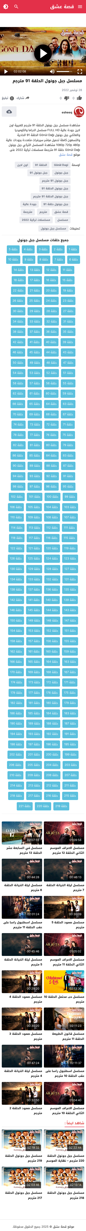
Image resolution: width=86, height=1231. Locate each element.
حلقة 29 (35, 311)
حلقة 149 (34, 620)
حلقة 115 (69, 538)
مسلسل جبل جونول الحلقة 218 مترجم (65, 1195)
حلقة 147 (70, 620)
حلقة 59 (68, 393)
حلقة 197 (34, 744)
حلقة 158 (16, 641)
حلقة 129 (34, 569)
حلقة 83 (68, 455)
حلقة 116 (52, 538)
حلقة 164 (52, 661)
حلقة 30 (18, 311)
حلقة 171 (69, 682)
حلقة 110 (16, 517)
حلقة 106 (16, 507)
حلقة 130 (16, 569)
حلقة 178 (16, 692)
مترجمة (27, 212)
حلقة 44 (51, 352)
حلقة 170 (16, 672)
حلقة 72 (51, 424)
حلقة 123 (70, 558)
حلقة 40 (51, 342)
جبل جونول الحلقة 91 (55, 188)
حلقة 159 (70, 651)
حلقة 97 (35, 486)
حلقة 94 (18, 476)
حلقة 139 (70, 600)
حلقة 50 (18, 362)
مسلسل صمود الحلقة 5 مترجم (68, 925)
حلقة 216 (52, 795)
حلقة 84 (51, 455)
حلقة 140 (52, 600)
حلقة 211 (70, 785)
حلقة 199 (71, 754)
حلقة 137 (34, 589)
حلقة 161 (34, 651)
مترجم (43, 212)
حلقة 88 (51, 465)
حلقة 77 (35, 435)
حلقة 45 (34, 352)
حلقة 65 (34, 404)
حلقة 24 (51, 300)
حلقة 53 (35, 373)
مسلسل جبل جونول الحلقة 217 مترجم (23, 1195)
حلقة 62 (18, 393)
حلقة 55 (68, 383)
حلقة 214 (16, 785)
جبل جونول (61, 172)
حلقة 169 (34, 672)
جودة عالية (29, 204)
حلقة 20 (51, 290)
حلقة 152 (52, 630)
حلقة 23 (68, 300)
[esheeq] (79, 116)
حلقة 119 (70, 548)
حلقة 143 (70, 610)
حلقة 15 (67, 280)
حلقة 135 (70, 589)
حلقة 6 (73, 259)
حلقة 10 (13, 259)
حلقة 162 (16, 651)
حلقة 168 (52, 672)
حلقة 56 (51, 383)
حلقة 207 (71, 775)
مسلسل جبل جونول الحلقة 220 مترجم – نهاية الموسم (65, 1158)
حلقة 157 (34, 641)
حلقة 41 (35, 342)
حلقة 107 (70, 517)
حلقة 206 (15, 765)
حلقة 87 (68, 465)
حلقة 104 (52, 507)
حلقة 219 (61, 806)
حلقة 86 (18, 455)
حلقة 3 (43, 249)
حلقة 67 (68, 414)
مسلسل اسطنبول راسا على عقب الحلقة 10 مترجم (64, 1073)
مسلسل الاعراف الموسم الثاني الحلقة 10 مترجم (67, 1110)
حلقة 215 (70, 795)
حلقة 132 (52, 579)
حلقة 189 (34, 723)
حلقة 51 (68, 373)
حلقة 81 (35, 445)
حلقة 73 (35, 424)
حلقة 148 (52, 620)
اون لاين (22, 165)
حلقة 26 (18, 300)
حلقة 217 (34, 795)
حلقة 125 (34, 558)
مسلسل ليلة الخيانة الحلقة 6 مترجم (23, 887)
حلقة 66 (18, 404)
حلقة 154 (16, 630)
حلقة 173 (34, 682)
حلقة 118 (16, 538)
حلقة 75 (68, 435)
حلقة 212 (52, 785)
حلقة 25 (34, 300)
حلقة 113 (34, 527)
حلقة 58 (18, 383)
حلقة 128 (52, 569)
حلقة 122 (16, 548)
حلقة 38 (18, 331)
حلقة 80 (51, 445)
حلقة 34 (18, 321)
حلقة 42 (18, 342)
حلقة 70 (18, 414)
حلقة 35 (68, 331)
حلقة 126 (16, 558)
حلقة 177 (34, 692)
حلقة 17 (35, 280)
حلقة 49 (35, 362)
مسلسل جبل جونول (53, 228)
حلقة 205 (34, 765)
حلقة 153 (34, 630)
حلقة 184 (52, 713)
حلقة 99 (70, 496)
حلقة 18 (19, 280)
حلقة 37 (35, 331)
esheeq (67, 112)
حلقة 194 (16, 734)
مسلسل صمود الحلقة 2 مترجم (25, 1110)
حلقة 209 (34, 775)
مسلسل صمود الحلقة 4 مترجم (25, 999)
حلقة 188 (52, 723)
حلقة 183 (70, 713)
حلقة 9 (28, 259)
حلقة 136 (52, 589)
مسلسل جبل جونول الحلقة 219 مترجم (23, 1158)
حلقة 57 (35, 383)
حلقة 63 (68, 404)
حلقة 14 (19, 270)
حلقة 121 (34, 548)
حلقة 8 (43, 259)
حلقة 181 (34, 703)
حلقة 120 (52, 548)
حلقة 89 (35, 465)
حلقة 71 (68, 424)
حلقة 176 (52, 692)
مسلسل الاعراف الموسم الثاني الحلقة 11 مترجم (67, 962)
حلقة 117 (34, 538)
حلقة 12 (51, 270)
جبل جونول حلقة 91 (55, 204)
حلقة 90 (18, 465)
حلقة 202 (15, 754)
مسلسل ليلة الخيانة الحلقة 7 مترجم (65, 887)
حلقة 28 (51, 311)
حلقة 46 (18, 352)
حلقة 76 (51, 435)
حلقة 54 (18, 373)
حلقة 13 (35, 270)
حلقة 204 (52, 765)
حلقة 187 (70, 723)
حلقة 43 (68, 352)
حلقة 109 (34, 517)
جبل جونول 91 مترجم (55, 180)
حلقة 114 (16, 527)
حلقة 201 (34, 754)
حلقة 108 (52, 517)
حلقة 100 (52, 496)
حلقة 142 (16, 600)
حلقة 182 (16, 703)
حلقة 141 (34, 600)
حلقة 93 (35, 476)
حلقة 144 (52, 610)
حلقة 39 (68, 342)
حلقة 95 (68, 486)
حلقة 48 (51, 362)
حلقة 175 (70, 692)
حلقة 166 (16, 661)
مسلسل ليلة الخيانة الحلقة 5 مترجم (23, 962)
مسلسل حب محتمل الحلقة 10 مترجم (64, 999)
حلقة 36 (51, 331)
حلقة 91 (68, 476)
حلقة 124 (52, 558)
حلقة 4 (28, 249)
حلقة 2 (58, 249)
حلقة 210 (15, 775)
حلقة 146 (16, 610)
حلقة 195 (70, 744)
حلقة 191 (70, 734)
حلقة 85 (34, 455)
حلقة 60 (51, 393)
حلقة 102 (17, 496)
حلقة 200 (52, 754)
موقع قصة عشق (63, 1226)
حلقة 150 (16, 620)
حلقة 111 (69, 527)
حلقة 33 (35, 321)
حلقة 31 (68, 321)
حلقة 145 (34, 610)
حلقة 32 (51, 321)
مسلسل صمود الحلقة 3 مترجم (25, 1036)
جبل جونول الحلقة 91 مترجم (50, 196)
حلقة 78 (18, 435)
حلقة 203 (71, 765)
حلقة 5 (13, 249)
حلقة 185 (34, 713)
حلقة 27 (68, 311)
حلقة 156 (52, 641)
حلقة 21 (35, 290)
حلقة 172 (52, 682)
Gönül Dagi (61, 165)
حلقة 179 (70, 703)
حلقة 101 (34, 496)
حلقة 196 (52, 744)
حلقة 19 (68, 290)
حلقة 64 (51, 404)
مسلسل (62, 219)
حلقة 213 (34, 785)
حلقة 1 (73, 249)
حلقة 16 (51, 280)
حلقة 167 (70, 672)
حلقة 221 (25, 806)
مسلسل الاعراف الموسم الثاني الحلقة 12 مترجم (67, 850)
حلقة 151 (70, 630)
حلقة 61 (35, 393)
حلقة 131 (70, 579)
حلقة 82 (18, 445)
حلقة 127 (70, 569)
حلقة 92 (51, 476)
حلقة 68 (51, 414)
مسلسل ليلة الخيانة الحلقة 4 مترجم (23, 1073)
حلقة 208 (52, 775)
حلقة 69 (34, 414)
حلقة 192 (52, 734)
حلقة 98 (18, 486)
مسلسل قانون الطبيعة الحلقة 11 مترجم (68, 1036)
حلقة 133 (34, 579)
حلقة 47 (68, 362)
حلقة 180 (52, 703)
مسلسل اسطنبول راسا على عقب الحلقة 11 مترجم (22, 925)
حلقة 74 (18, 424)
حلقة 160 (52, 651)
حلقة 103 (70, 507)
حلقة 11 (67, 270)
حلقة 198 (16, 744)
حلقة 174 (16, 682)
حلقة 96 (51, 486)
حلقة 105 (34, 507)
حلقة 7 (58, 259)
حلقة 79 (68, 445)
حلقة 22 (18, 290)
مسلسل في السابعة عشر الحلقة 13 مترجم (24, 850)
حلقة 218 (16, 795)
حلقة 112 (52, 527)
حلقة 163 (70, 661)
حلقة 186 (16, 713)
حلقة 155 (70, 641)
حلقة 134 (16, 579)
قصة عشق (62, 6)
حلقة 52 (51, 373)
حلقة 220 (43, 806)
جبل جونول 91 (38, 172)
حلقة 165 (34, 661)
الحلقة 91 (41, 165)
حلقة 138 (16, 589)
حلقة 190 (16, 723)
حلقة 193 (34, 734)
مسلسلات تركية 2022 (36, 219)
